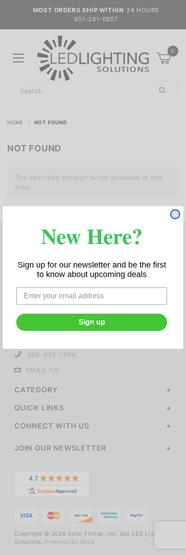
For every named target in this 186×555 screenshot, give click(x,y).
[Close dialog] (175, 214)
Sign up (92, 322)
